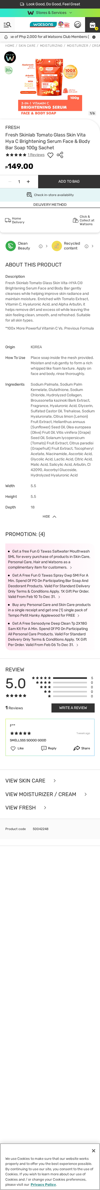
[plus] (28, 181)
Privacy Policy (43, 1185)
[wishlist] (50, 155)
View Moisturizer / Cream (41, 794)
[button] (92, 24)
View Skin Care (26, 781)
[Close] (93, 1151)
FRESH (12, 127)
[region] (50, 1166)
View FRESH (21, 808)
